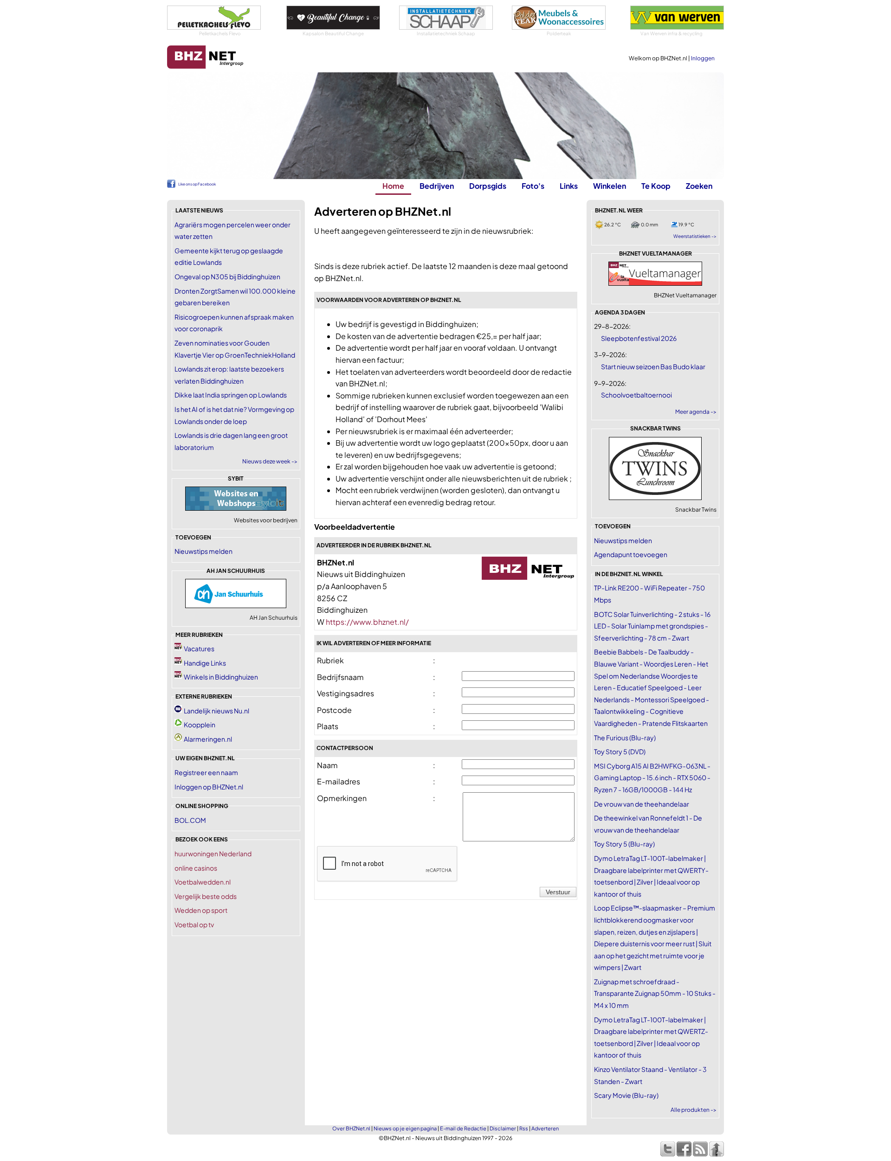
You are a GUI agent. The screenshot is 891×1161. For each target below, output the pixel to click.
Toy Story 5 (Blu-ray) (624, 844)
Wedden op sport (200, 910)
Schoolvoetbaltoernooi (636, 395)
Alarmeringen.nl (208, 739)
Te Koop (656, 186)
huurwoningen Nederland (213, 853)
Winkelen (609, 186)
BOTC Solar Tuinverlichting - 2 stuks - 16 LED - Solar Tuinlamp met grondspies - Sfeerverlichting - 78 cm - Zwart (652, 626)
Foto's (533, 186)
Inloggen (703, 58)
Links (569, 186)
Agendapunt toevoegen (630, 554)
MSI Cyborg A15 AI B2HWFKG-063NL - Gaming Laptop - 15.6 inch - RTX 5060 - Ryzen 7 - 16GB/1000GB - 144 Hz (652, 778)
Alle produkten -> (694, 1109)
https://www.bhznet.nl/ (367, 622)
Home (393, 186)
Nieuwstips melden (203, 551)
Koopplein (199, 724)
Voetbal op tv (194, 924)
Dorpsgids (487, 186)
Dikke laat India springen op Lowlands (230, 395)
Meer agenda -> (696, 411)
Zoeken (699, 186)
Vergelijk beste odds (205, 896)
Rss (523, 1128)
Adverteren (545, 1128)
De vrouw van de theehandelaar (641, 804)
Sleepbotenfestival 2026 (639, 338)
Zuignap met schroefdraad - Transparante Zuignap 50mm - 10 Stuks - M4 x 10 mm (655, 993)
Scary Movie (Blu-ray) (626, 1095)
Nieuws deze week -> (269, 461)
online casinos (195, 868)
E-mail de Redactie (463, 1128)
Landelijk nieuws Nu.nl (216, 710)
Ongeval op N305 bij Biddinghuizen (227, 276)
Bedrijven (437, 186)
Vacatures (199, 648)
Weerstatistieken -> (695, 236)
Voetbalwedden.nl (202, 882)
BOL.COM (190, 820)
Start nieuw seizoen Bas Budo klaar (653, 366)
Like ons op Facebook (197, 184)
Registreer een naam (206, 772)
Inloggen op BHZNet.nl (208, 787)
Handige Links (205, 663)
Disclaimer (503, 1128)
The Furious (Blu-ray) (625, 737)
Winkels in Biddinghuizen (221, 677)
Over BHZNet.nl (351, 1128)
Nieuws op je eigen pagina (405, 1128)
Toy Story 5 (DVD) (620, 751)
